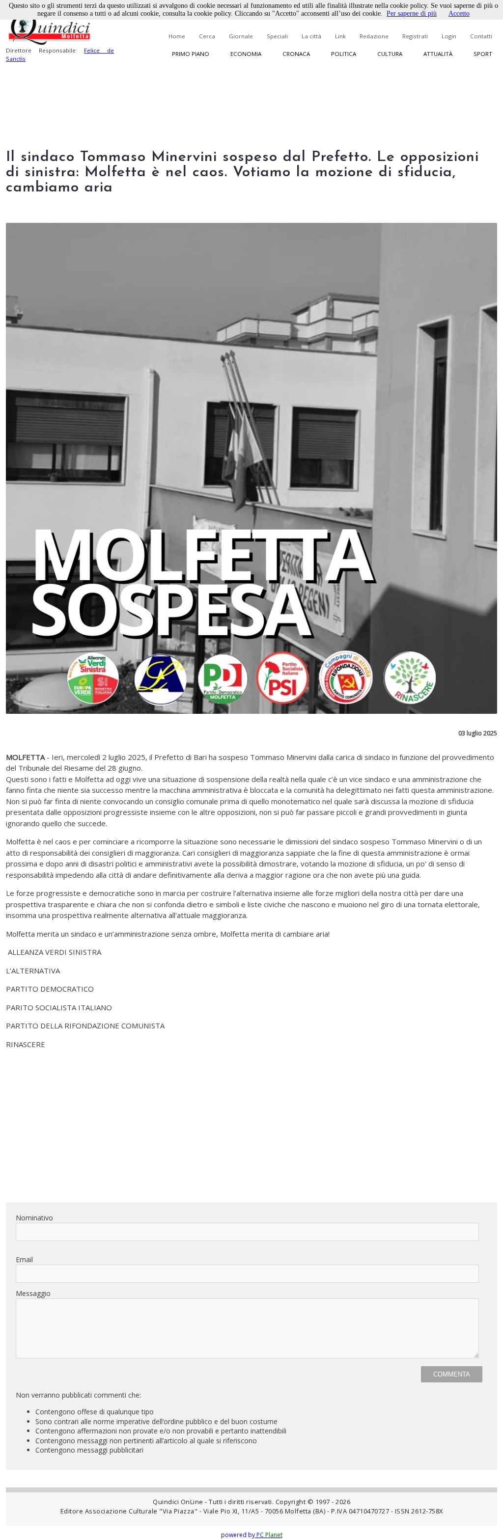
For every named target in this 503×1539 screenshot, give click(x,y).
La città (311, 36)
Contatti (481, 36)
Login (449, 36)
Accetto (459, 13)
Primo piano (190, 53)
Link (340, 36)
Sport (483, 53)
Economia (245, 53)
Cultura (389, 53)
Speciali (277, 36)
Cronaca (296, 53)
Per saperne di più (412, 13)
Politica (343, 53)
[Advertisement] (251, 1125)
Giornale (241, 36)
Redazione (374, 36)
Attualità (437, 53)
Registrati (415, 36)
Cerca (207, 36)
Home (176, 36)
